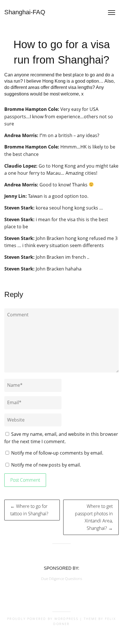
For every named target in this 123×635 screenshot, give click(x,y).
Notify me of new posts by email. (46, 465)
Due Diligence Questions (61, 578)
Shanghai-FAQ (24, 12)
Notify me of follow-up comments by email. (57, 453)
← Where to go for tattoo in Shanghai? (29, 510)
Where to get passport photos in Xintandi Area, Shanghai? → (94, 517)
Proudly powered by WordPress (42, 618)
